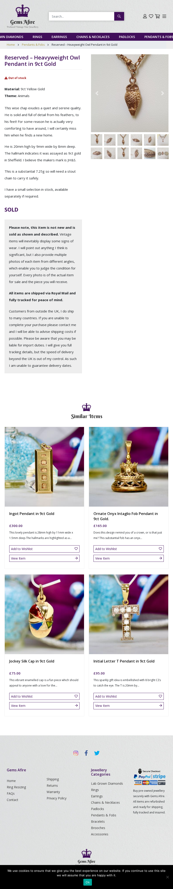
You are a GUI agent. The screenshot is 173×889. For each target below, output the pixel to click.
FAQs (11, 793)
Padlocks (127, 37)
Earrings (59, 37)
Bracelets (98, 821)
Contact (12, 800)
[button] (97, 93)
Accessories (99, 834)
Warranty (53, 792)
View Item (18, 558)
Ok (88, 882)
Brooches (98, 828)
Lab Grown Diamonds (107, 783)
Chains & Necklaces (92, 37)
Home (11, 45)
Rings (37, 37)
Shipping (53, 779)
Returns (52, 785)
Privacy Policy (56, 798)
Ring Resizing (16, 787)
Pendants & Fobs (33, 45)
